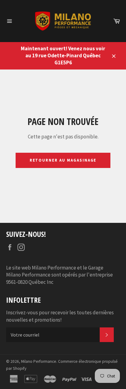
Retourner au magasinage (63, 160)
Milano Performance (38, 361)
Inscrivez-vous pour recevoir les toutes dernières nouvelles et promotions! (60, 316)
